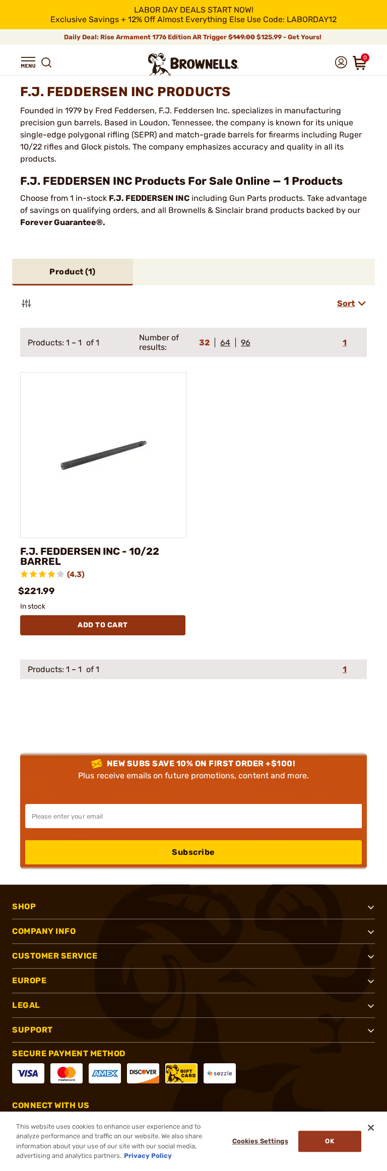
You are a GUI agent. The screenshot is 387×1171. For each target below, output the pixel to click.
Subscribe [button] (193, 852)
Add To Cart (103, 625)
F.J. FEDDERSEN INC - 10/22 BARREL (89, 556)
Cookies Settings (260, 1141)
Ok (329, 1141)
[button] (28, 62)
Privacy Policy (148, 1155)
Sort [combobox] (346, 303)
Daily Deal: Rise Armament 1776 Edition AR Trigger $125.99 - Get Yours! (193, 37)
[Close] (371, 1128)
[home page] (193, 64)
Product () (72, 271)
